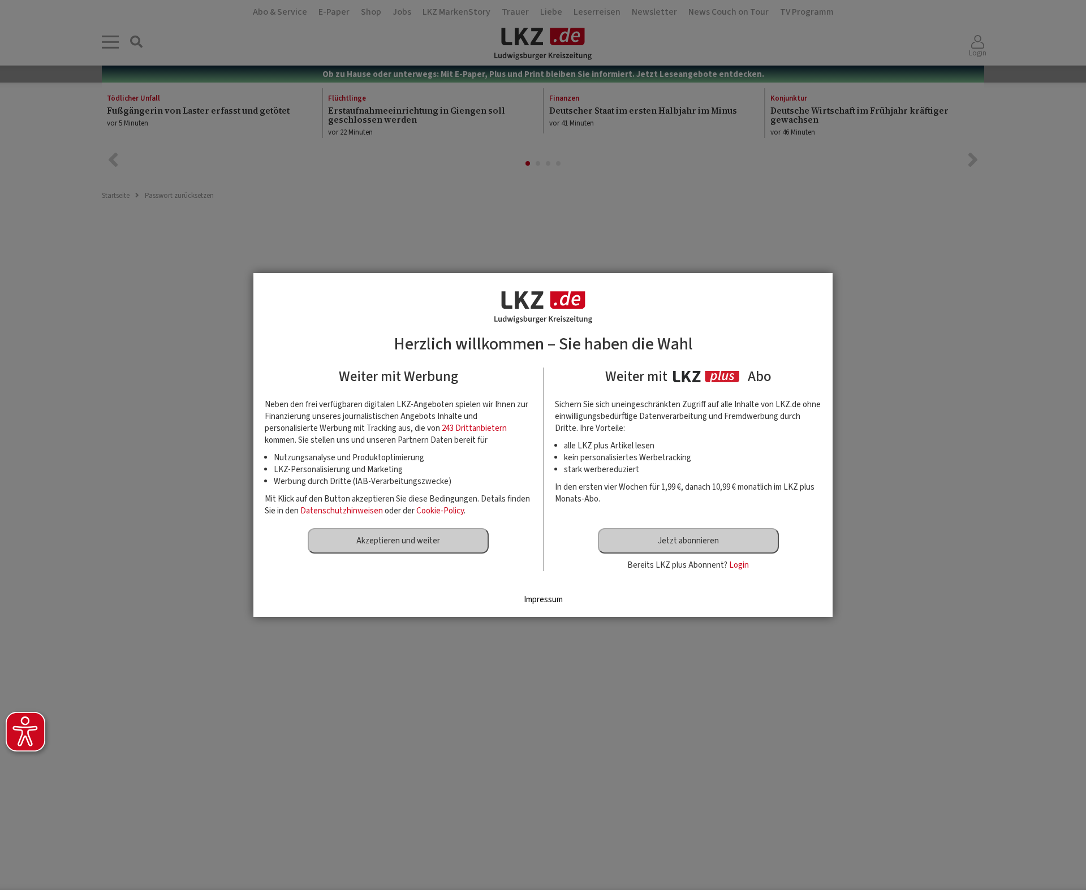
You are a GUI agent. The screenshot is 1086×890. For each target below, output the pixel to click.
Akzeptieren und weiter (398, 541)
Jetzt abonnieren (688, 541)
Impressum (543, 600)
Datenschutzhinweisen (341, 511)
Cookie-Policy (440, 511)
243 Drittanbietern (474, 428)
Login (739, 565)
